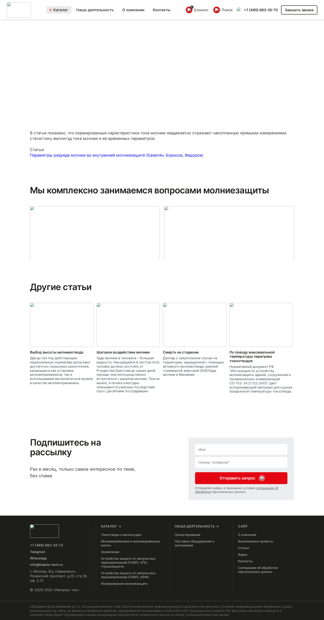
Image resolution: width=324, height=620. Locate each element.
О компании (133, 10)
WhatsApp (38, 558)
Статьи (243, 548)
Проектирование (187, 535)
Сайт (243, 526)
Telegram (37, 552)
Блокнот (201, 10)
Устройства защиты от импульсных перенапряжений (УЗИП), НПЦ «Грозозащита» (128, 562)
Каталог (60, 10)
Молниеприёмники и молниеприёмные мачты (130, 543)
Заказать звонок (299, 10)
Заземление (110, 552)
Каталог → (111, 526)
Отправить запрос (237, 478)
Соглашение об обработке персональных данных (258, 570)
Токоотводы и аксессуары (121, 535)
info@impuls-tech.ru (46, 564)
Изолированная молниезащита (124, 583)
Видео (242, 554)
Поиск (227, 10)
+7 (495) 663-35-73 (261, 10)
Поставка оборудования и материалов (194, 543)
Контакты (161, 10)
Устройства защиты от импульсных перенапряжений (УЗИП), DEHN (128, 575)
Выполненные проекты (255, 541)
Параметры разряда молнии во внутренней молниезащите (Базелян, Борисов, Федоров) (116, 155)
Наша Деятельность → (197, 526)
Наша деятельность (95, 10)
